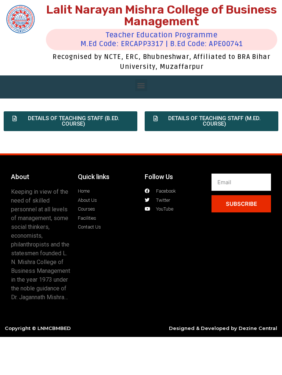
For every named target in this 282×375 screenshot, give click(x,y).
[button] (141, 85)
